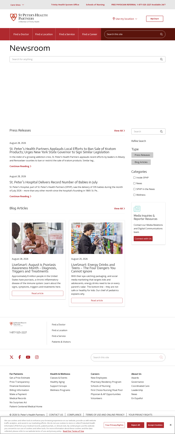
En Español (137, 398)
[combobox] (134, 34)
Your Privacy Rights (140, 414)
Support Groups (58, 385)
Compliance (74, 414)
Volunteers (96, 398)
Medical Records (18, 398)
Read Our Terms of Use (73, 431)
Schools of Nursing (95, 4)
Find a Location (44, 34)
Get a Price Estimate (20, 377)
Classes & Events (58, 377)
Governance (137, 381)
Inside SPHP (142, 177)
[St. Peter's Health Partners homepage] (29, 22)
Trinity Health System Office (65, 4)
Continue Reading (20, 166)
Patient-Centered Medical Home (26, 406)
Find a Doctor (21, 34)
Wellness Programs (60, 390)
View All (118, 130)
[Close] (171, 425)
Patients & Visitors (61, 341)
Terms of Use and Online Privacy (105, 414)
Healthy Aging (57, 381)
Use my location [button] (125, 18)
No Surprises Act (18, 402)
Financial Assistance (20, 385)
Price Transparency (20, 381)
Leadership (137, 390)
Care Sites (16, 5)
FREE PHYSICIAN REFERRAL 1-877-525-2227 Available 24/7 (138, 4)
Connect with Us (143, 238)
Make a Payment (18, 394)
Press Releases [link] (142, 155)
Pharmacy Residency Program (106, 381)
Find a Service (67, 34)
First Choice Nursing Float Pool (106, 390)
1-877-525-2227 (18, 332)
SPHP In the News (145, 189)
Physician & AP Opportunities (106, 394)
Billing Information (19, 390)
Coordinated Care (140, 385)
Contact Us (56, 414)
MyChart (155, 18)
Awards (135, 377)
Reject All (135, 425)
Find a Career (89, 34)
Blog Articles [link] (141, 162)
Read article (37, 293)
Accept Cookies (155, 425)
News (139, 183)
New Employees (99, 377)
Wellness (140, 194)
